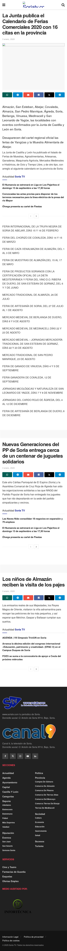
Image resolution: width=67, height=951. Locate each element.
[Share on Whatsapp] (7, 94)
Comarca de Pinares (44, 790)
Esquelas (7, 876)
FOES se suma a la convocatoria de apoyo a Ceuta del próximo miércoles (31, 657)
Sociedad (40, 813)
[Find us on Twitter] (13, 756)
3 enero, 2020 (8, 39)
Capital (6, 787)
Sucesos (39, 841)
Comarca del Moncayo (45, 799)
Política (39, 773)
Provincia (40, 777)
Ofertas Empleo (10, 881)
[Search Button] (63, 4)
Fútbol (5, 818)
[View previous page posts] (30, 216)
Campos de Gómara (44, 781)
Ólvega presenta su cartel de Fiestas (22, 206)
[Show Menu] (3, 4)
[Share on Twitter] (49, 94)
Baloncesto (7, 809)
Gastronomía (41, 830)
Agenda (6, 777)
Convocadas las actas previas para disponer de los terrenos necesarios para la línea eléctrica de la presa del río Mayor (33, 197)
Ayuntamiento (9, 782)
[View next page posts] (36, 216)
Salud (37, 835)
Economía (39, 822)
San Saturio (7, 845)
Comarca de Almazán (45, 786)
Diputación (8, 832)
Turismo (39, 846)
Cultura (38, 817)
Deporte (6, 801)
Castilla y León (10, 791)
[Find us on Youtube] (28, 756)
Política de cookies (11, 940)
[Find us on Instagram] (20, 756)
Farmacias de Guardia (14, 871)
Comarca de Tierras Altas (46, 794)
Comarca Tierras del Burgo (47, 803)
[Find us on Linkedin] (35, 756)
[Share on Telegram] (18, 94)
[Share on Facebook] (39, 94)
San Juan (6, 841)
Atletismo (6, 805)
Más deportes (8, 822)
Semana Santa (8, 850)
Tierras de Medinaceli (44, 807)
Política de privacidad (33, 936)
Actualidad (8, 773)
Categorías (8, 796)
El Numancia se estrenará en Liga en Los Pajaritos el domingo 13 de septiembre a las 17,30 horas (30, 186)
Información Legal (10, 936)
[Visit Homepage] (33, 5)
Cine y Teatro (9, 867)
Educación (39, 826)
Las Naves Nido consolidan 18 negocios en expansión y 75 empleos (32, 520)
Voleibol (5, 826)
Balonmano (7, 813)
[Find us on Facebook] (5, 756)
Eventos (6, 837)
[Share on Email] (28, 94)
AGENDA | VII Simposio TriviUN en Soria (24, 637)
